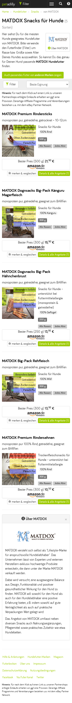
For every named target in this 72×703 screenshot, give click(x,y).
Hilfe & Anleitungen (13, 656)
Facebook (7, 677)
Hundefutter (20, 11)
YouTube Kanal (24, 677)
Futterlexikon (9, 663)
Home (5, 11)
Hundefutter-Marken (39, 656)
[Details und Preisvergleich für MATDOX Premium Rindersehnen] (18, 484)
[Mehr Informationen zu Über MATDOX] (36, 536)
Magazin (58, 656)
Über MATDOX (59, 48)
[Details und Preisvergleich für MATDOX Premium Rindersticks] (18, 155)
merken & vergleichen (23, 173)
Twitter (40, 677)
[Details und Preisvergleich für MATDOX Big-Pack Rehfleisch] (18, 402)
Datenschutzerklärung (14, 670)
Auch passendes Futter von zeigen (32, 75)
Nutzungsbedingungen (42, 670)
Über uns (25, 663)
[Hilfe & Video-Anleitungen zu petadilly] (68, 4)
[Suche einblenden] (60, 4)
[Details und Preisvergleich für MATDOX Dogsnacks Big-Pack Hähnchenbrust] (18, 318)
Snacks (35, 11)
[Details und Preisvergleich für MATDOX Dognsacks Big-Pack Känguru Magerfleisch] (18, 237)
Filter (25, 4)
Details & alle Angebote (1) (54, 173)
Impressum (39, 663)
